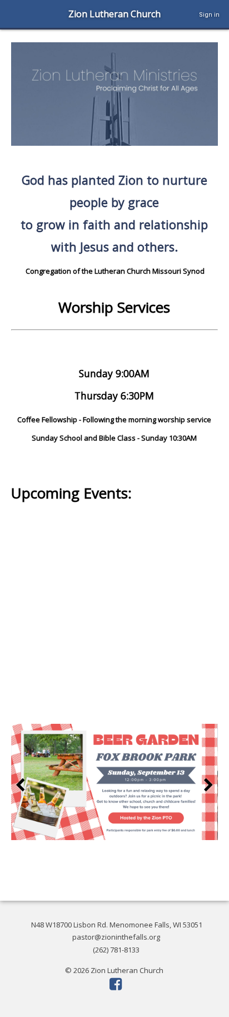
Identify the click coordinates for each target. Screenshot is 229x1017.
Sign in (209, 14)
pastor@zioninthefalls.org (116, 937)
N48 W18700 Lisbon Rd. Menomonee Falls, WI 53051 (116, 925)
